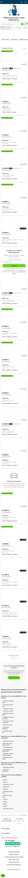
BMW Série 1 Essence (8, 741)
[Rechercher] (22, 24)
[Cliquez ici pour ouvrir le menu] (25, 2)
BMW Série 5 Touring (8, 808)
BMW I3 (5, 803)
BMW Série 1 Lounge (8, 708)
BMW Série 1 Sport (7, 724)
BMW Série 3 (6, 786)
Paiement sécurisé (14, 862)
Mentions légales (14, 854)
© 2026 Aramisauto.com (14, 869)
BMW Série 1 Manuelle (8, 767)
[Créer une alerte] (3, 875)
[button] (8, 27)
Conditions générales (14, 851)
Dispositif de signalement (14, 864)
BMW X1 (5, 779)
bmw (18, 815)
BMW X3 (5, 789)
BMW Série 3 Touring (8, 784)
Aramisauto (4, 815)
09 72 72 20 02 (7, 821)
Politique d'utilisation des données (14, 857)
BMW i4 (5, 801)
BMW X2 (5, 782)
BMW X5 (5, 799)
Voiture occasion (12, 815)
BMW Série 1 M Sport (8, 711)
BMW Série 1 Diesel (7, 747)
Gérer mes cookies (14, 859)
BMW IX (5, 806)
